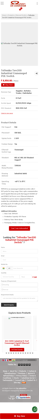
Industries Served (28, 378)
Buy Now (9, 85)
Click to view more (7, 113)
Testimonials (8, 380)
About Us (13, 371)
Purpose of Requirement (8, 281)
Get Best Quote (11, 349)
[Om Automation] (18, 4)
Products (11, 15)
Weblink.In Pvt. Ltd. (26, 390)
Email (2, 256)
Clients (16, 378)
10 (27, 353)
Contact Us (31, 380)
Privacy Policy (21, 376)
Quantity (3, 273)
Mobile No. (4, 264)
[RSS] (24, 382)
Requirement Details (7, 295)
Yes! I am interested (19, 228)
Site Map (17, 382)
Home (4, 15)
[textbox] (25, 277)
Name (3, 247)
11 (30, 353)
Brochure (21, 373)
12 (32, 353)
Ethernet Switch (21, 15)
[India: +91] (4, 268)
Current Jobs (20, 380)
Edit (35, 277)
